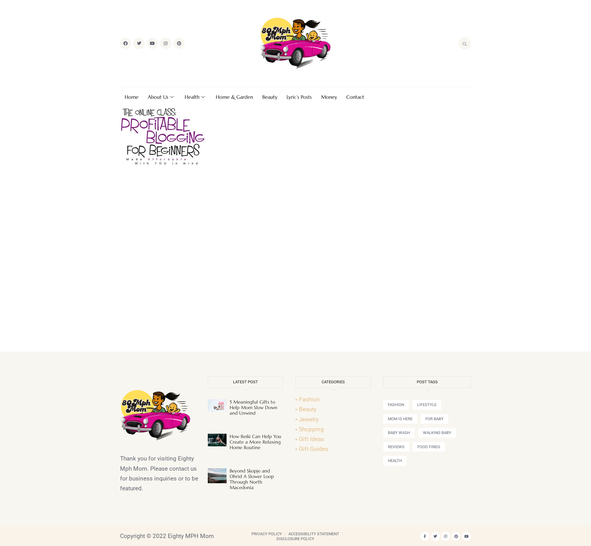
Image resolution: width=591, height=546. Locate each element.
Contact (355, 97)
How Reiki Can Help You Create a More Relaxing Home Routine (255, 441)
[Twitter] (138, 43)
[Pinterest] (179, 43)
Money (329, 97)
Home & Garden (234, 97)
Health (192, 97)
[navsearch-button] (465, 43)
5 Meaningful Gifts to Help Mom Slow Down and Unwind (253, 407)
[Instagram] (165, 43)
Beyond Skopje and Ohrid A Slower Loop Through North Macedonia (252, 479)
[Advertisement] (295, 261)
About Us (158, 97)
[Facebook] (125, 43)
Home (132, 97)
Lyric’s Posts (299, 97)
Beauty (269, 97)
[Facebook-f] (424, 536)
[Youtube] (152, 43)
